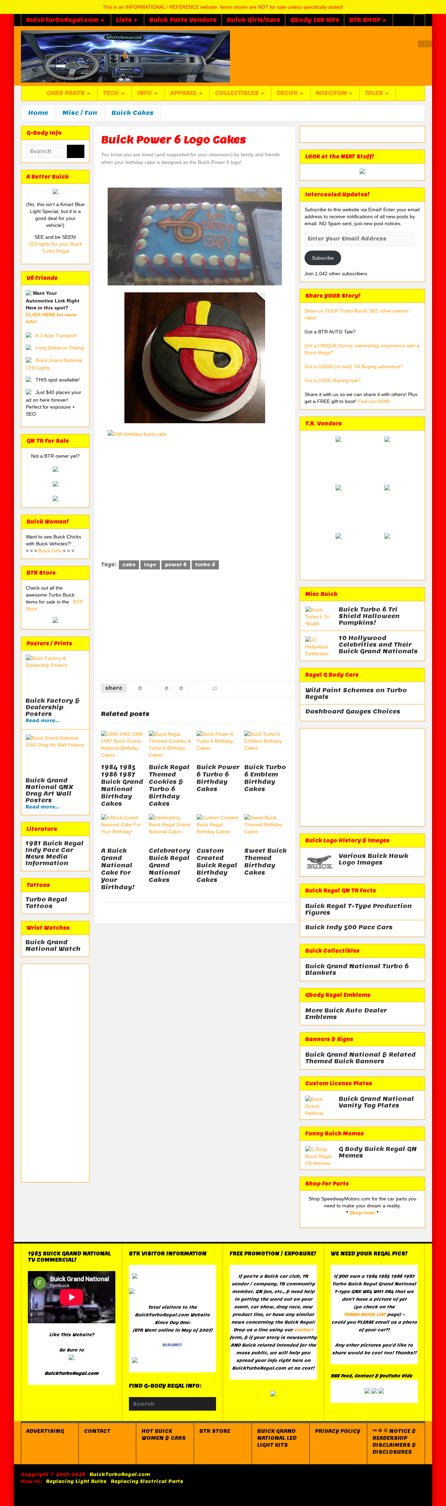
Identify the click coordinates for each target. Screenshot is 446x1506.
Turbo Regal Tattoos (46, 902)
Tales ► (377, 93)
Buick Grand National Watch (52, 945)
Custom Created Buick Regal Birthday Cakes (217, 865)
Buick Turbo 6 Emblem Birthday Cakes (265, 778)
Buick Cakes (133, 113)
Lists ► (127, 20)
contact (303, 1329)
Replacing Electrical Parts (147, 1481)
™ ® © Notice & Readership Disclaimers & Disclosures (394, 1441)
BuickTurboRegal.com (120, 1474)
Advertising (45, 1431)
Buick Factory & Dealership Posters (52, 707)
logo (150, 565)
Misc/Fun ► (335, 93)
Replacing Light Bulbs (76, 1481)
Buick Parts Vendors (183, 20)
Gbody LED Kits (314, 20)
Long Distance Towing (60, 347)
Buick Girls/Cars (253, 20)
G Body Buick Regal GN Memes (378, 1152)
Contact (97, 1431)
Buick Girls (50, 550)
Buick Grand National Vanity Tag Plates (376, 1102)
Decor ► (291, 93)
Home (38, 113)
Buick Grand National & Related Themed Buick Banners (360, 1058)
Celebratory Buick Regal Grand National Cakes (169, 865)
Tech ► (114, 93)
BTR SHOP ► (368, 20)
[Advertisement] (55, 1073)
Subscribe (323, 258)
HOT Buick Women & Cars (163, 1434)
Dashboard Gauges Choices (352, 711)
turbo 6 (205, 565)
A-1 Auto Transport (56, 335)
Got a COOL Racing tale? (333, 380)
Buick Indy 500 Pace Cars (349, 927)
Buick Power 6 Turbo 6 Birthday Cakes (218, 778)
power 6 (176, 565)
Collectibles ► (240, 93)
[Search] (76, 151)
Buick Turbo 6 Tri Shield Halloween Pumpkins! (369, 616)
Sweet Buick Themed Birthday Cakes (265, 861)
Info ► (148, 93)
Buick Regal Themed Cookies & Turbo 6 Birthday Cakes (169, 785)
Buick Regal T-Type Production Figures (358, 909)
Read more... (42, 721)
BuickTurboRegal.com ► (66, 20)
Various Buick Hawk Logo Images (373, 859)
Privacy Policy (337, 1431)
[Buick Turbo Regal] (125, 56)
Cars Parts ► (69, 93)
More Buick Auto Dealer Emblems (346, 1013)
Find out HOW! (373, 401)
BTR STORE (214, 1431)
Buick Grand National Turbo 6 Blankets (357, 969)
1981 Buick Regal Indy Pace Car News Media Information (54, 853)
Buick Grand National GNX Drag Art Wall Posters (49, 790)
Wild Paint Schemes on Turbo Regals (356, 693)
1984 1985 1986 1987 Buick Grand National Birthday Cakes (122, 785)
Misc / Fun (79, 113)
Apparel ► (187, 93)
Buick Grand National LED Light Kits (277, 1438)
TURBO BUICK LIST (365, 1314)
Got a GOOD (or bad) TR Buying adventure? (354, 366)
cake (129, 565)
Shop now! (362, 1212)
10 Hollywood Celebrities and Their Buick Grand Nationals (378, 645)
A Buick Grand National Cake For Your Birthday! (118, 869)
